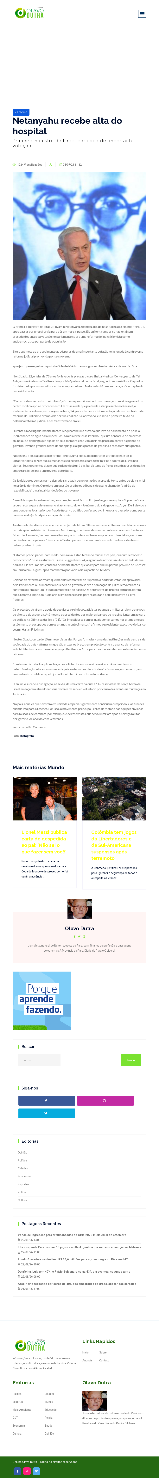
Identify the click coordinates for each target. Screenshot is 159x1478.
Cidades (23, 1168)
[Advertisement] (79, 56)
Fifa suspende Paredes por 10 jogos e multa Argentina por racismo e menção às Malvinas (79, 1247)
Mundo (49, 1401)
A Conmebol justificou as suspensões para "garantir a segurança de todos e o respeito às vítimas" (114, 873)
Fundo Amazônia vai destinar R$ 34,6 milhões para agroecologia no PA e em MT (73, 1259)
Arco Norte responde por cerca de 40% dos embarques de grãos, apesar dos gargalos (77, 1284)
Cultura (22, 1200)
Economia (24, 1176)
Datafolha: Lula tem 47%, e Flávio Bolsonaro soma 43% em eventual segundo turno (74, 1271)
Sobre (103, 1352)
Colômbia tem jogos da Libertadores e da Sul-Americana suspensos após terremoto (114, 845)
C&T (15, 1417)
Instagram (27, 735)
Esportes (23, 1184)
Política (22, 1160)
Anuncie (87, 1360)
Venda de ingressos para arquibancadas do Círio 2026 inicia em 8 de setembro (72, 1235)
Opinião (22, 1152)
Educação (51, 1409)
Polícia (22, 1192)
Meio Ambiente (22, 1409)
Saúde (49, 1425)
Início (85, 1352)
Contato (104, 1360)
